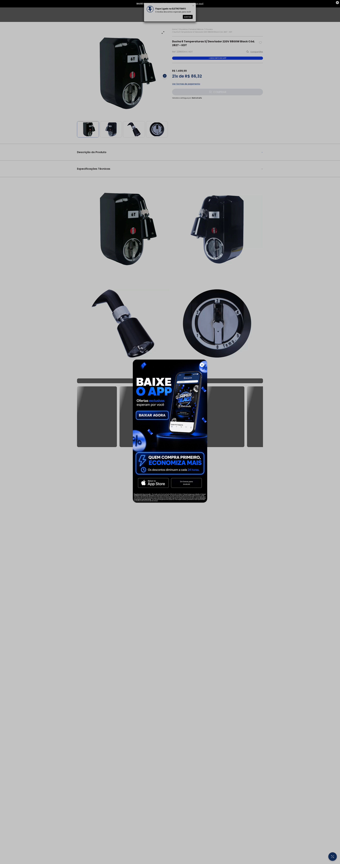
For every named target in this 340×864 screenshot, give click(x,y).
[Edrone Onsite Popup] (170, 432)
